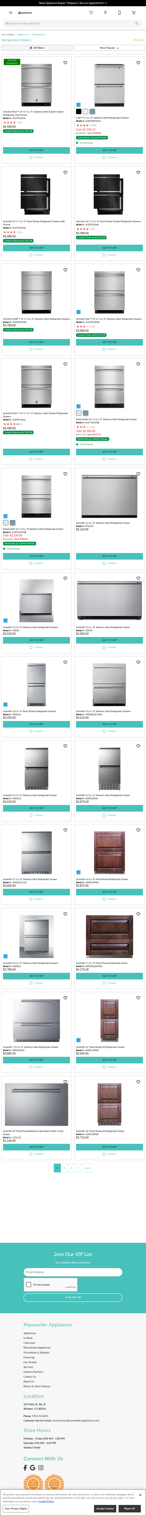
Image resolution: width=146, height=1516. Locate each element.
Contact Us (30, 1376)
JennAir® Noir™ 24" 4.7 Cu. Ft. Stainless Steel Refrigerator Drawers (109, 319)
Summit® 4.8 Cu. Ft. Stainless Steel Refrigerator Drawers (30, 963)
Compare (38, 157)
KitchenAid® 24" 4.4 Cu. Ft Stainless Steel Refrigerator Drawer (33, 529)
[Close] (140, 1495)
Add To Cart (36, 150)
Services (28, 1367)
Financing (29, 1357)
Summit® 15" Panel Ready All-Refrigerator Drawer (100, 1047)
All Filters (39, 47)
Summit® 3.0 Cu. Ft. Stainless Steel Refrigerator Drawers (103, 711)
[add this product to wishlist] (65, 62)
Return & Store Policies (37, 1386)
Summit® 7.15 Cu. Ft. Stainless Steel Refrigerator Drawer (30, 1047)
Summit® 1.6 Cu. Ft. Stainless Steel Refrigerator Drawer (103, 523)
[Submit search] (137, 23)
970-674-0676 (40, 1416)
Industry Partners (33, 1372)
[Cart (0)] (134, 12)
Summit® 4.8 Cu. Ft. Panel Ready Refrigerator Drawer (102, 879)
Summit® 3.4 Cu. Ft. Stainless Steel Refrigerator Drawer (30, 795)
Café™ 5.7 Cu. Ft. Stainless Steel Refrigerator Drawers (102, 118)
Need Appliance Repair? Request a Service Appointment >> (73, 3)
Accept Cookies (105, 1508)
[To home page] (25, 12)
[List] (91, 12)
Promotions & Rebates (36, 1352)
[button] (10, 12)
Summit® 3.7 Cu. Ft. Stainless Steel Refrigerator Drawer (30, 879)
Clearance (29, 1343)
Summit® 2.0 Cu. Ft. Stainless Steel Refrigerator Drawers (30, 627)
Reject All (129, 1508)
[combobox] (109, 48)
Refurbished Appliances (37, 1347)
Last (87, 1167)
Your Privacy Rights (16, 1508)
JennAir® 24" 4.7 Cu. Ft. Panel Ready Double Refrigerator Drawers (108, 221)
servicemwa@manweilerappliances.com (76, 1420)
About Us (29, 1381)
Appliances (23, 34)
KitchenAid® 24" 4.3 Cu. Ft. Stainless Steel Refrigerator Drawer (106, 419)
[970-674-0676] (119, 12)
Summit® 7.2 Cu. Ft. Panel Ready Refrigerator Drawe (101, 963)
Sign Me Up (73, 1297)
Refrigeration (38, 34)
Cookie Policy (46, 1501)
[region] (73, 1502)
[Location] (105, 12)
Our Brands (30, 1362)
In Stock (28, 1338)
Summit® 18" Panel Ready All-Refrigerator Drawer (100, 1131)
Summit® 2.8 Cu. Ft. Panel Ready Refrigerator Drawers (29, 711)
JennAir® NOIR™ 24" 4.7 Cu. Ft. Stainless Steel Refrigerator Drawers (36, 319)
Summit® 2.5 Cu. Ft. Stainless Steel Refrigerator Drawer (103, 627)
